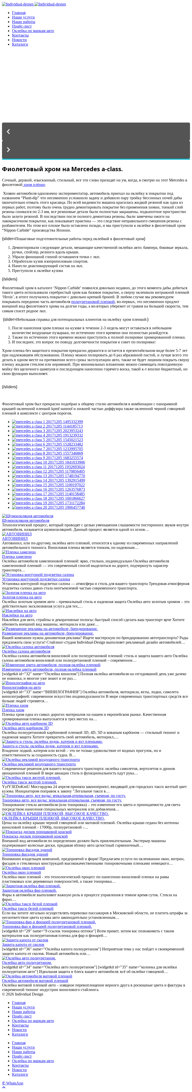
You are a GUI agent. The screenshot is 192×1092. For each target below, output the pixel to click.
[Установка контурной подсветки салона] (38, 574)
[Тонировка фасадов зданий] (27, 850)
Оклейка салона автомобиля (26, 651)
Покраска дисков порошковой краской (35, 836)
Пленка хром (13, 710)
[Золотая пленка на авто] (24, 592)
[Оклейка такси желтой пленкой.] (31, 777)
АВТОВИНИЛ (15, 538)
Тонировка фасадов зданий (25, 854)
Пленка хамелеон (17, 556)
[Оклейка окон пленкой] (23, 868)
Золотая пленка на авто (22, 597)
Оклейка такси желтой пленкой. (29, 782)
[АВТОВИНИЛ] (17, 534)
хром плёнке (33, 184)
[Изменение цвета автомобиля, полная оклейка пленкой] (51, 665)
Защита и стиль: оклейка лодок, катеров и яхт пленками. (50, 746)
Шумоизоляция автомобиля (25, 520)
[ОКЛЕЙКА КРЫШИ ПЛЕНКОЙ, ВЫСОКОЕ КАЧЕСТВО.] (55, 814)
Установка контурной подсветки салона (36, 579)
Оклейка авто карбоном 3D (25, 728)
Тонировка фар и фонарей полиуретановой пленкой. (47, 926)
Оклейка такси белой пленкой (28, 908)
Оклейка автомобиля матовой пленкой (35, 980)
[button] (96, 132)
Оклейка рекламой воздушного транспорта (39, 764)
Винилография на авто (21, 687)
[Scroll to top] (4, 1087)
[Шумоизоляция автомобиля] (27, 516)
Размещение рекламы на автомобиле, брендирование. (48, 633)
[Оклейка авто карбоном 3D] (27, 723)
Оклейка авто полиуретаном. (27, 962)
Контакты (20, 35)
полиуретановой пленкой (93, 302)
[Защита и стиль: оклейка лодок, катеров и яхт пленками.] (52, 741)
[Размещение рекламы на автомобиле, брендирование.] (50, 629)
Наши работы (23, 22)
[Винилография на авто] (23, 683)
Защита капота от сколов (23, 944)
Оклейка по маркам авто (33, 31)
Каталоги (20, 44)
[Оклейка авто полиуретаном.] (29, 958)
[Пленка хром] (15, 705)
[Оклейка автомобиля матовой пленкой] (37, 976)
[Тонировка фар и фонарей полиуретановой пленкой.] (49, 922)
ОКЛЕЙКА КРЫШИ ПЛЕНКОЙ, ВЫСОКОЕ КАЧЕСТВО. (53, 818)
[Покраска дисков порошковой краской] (37, 832)
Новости (19, 40)
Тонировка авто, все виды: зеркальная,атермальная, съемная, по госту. (62, 800)
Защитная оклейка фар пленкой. (29, 890)
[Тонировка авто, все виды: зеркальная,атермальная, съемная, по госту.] (64, 795)
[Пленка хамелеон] (19, 552)
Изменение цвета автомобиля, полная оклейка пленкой (49, 669)
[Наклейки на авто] (19, 611)
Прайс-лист (22, 26)
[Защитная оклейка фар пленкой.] (31, 886)
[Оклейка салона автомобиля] (28, 647)
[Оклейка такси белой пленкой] (30, 904)
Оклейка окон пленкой (21, 872)
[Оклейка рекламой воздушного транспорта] (41, 759)
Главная (19, 13)
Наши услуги (23, 17)
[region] (96, 105)
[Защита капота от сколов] (25, 940)
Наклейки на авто (17, 615)
